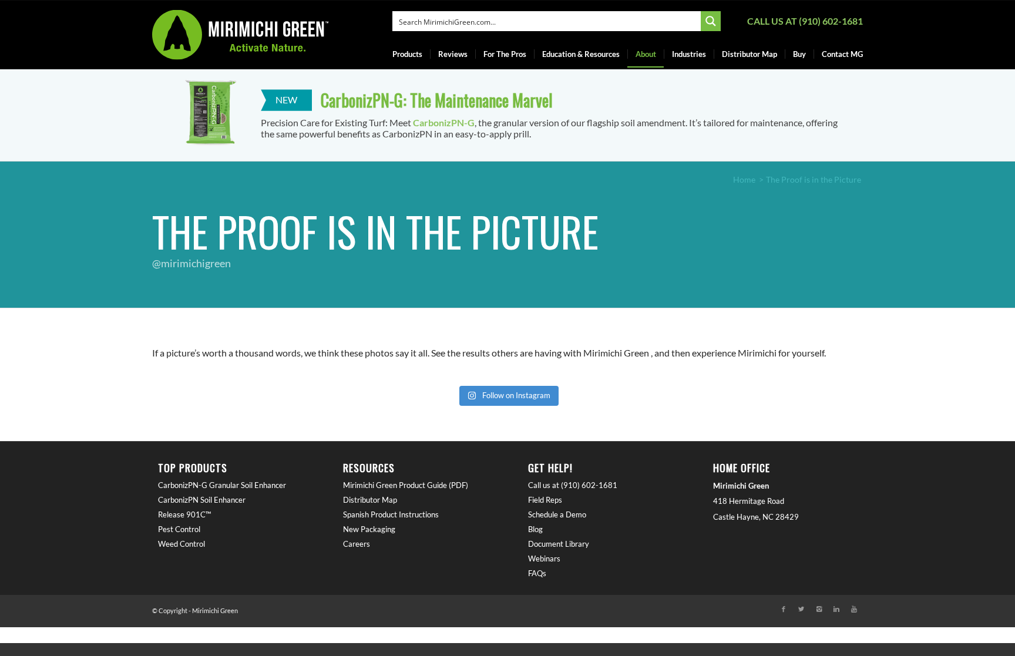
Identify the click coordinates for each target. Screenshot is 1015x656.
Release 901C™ (184, 514)
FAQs (537, 573)
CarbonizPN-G (444, 122)
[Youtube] (854, 609)
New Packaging (369, 529)
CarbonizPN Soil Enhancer (202, 499)
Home (744, 179)
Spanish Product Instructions (391, 514)
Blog (535, 529)
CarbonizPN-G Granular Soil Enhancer (222, 485)
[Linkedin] (836, 609)
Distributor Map (370, 499)
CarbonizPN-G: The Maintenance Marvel (437, 100)
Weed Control (181, 544)
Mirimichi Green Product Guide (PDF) (405, 485)
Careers (356, 544)
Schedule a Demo (557, 514)
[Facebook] (783, 609)
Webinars (544, 558)
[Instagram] (819, 609)
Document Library (558, 544)
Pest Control (179, 529)
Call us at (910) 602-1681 (805, 20)
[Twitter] (801, 609)
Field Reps (545, 499)
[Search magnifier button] (711, 21)
